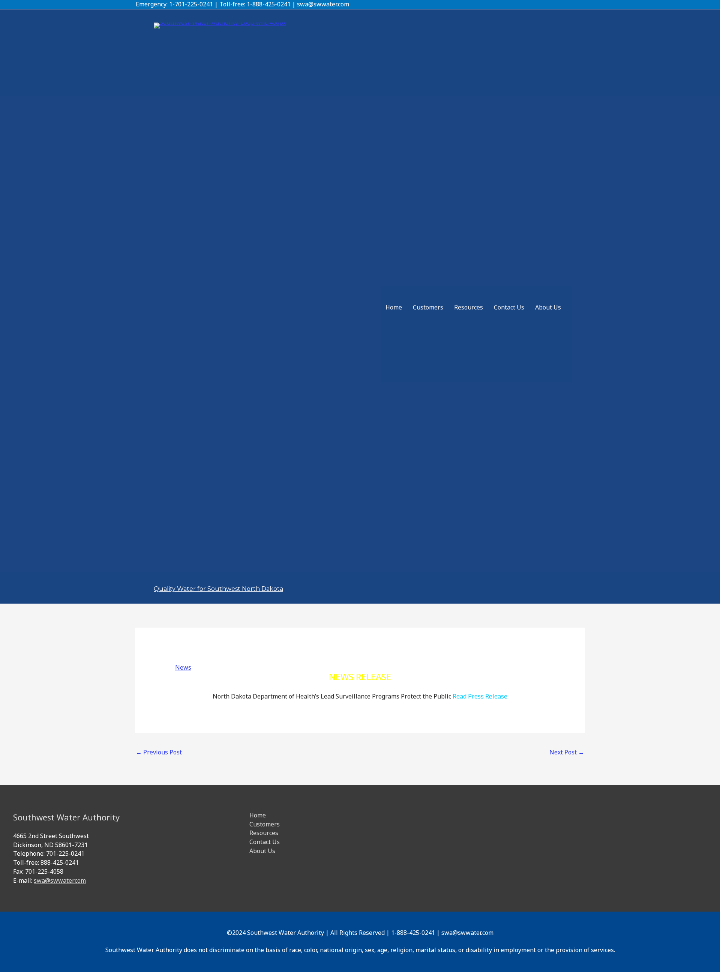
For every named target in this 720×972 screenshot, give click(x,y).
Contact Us (509, 307)
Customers (428, 307)
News (183, 667)
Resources (468, 307)
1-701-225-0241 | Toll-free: (208, 4)
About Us (548, 307)
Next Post (566, 752)
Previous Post (159, 752)
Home (394, 307)
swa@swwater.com (323, 4)
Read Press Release (480, 696)
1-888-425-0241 (269, 4)
